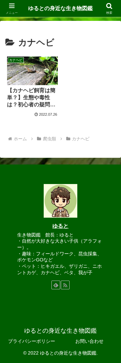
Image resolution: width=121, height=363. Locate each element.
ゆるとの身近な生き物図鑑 (60, 8)
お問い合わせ (89, 341)
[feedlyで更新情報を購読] (55, 285)
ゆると (60, 226)
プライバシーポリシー (31, 341)
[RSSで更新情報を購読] (65, 285)
